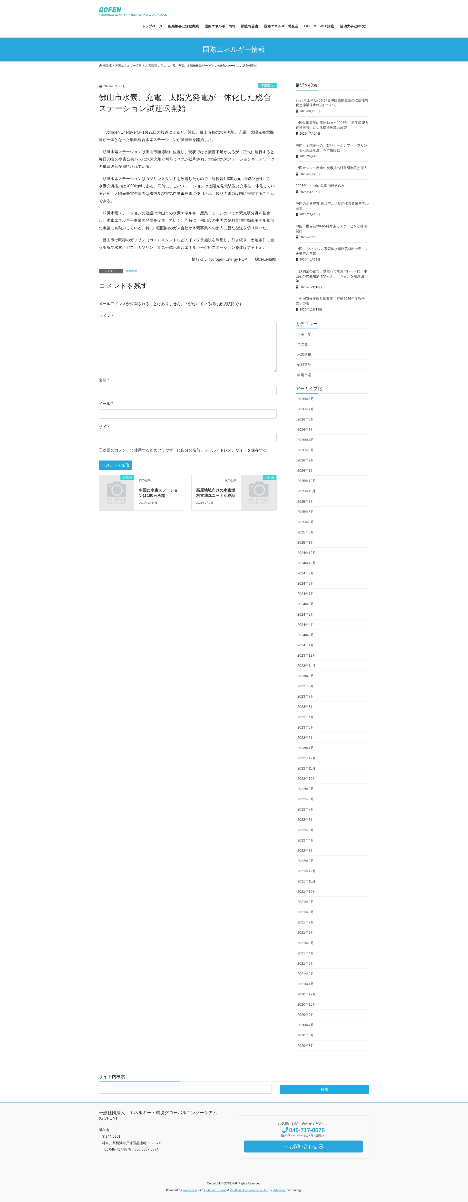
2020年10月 (306, 1004)
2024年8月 (305, 583)
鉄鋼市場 (304, 375)
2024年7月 (305, 594)
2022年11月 (306, 768)
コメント (106, 316)
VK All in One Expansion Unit (249, 1190)
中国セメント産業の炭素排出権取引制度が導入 (331, 168)
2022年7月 (305, 809)
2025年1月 (305, 542)
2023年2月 (305, 738)
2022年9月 (305, 789)
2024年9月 (305, 573)
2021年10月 (306, 891)
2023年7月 (305, 696)
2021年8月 (305, 912)
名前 (104, 380)
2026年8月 (305, 399)
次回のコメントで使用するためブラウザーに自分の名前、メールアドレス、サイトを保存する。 (187, 450)
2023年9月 (305, 676)
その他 (302, 344)
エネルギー (305, 334)
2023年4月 (305, 717)
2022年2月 (305, 861)
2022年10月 (306, 779)
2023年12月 (306, 655)
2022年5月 (305, 830)
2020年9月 (305, 1015)
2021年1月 (305, 984)
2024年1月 (305, 645)
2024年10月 (306, 563)
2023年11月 (306, 666)
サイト (104, 427)
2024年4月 (305, 625)
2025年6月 (305, 512)
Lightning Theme (215, 1190)
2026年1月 (305, 470)
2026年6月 (305, 419)
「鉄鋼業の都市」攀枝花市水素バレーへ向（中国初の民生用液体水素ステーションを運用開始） (331, 276)
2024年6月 (305, 604)
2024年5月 (305, 614)
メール (106, 403)
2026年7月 (305, 409)
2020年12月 (306, 994)
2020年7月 (305, 1025)
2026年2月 (305, 460)
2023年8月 (305, 686)
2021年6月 (305, 932)
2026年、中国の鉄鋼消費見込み (320, 186)
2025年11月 (306, 491)
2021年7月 (305, 922)
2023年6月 (305, 707)
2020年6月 (305, 1035)
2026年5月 (305, 429)
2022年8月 (305, 799)
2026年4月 (305, 440)
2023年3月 (305, 727)
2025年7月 (305, 501)
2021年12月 (306, 871)
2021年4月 (305, 953)
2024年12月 (306, 553)
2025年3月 (305, 532)
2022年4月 (305, 840)
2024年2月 (305, 635)
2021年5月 (305, 943)
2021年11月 (306, 881)
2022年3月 (305, 850)
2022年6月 (305, 819)
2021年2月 (305, 974)
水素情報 (267, 85)
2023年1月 (305, 748)
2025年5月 (305, 522)
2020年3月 (305, 1046)
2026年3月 (305, 450)
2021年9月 (305, 902)
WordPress (190, 1190)
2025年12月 (306, 481)
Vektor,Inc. (279, 1190)
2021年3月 (305, 963)
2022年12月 (306, 758)
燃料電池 (304, 365)
